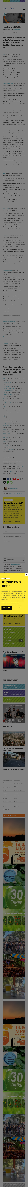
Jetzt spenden (7, 607)
